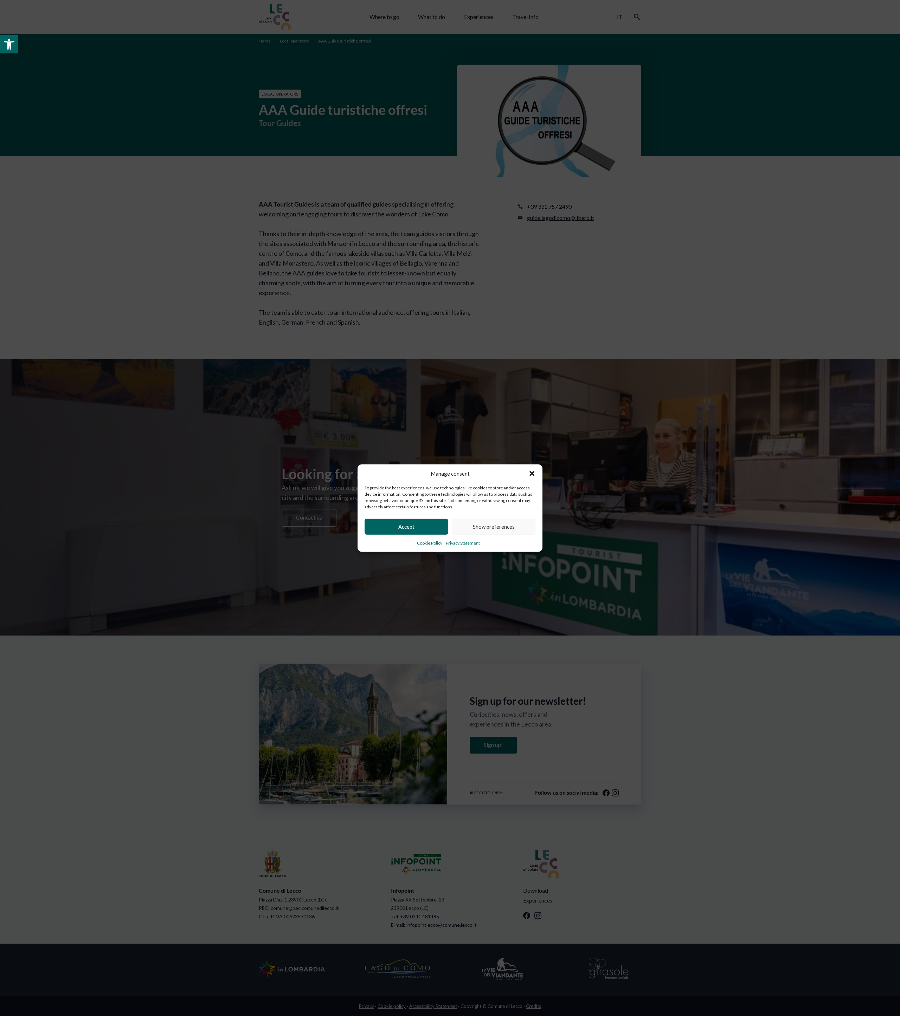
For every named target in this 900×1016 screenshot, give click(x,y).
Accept (406, 526)
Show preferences (494, 526)
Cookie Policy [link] (429, 542)
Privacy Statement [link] (463, 542)
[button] (531, 473)
